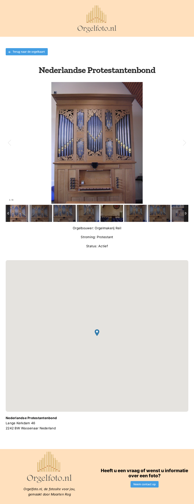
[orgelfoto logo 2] (97, 6)
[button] (97, 332)
